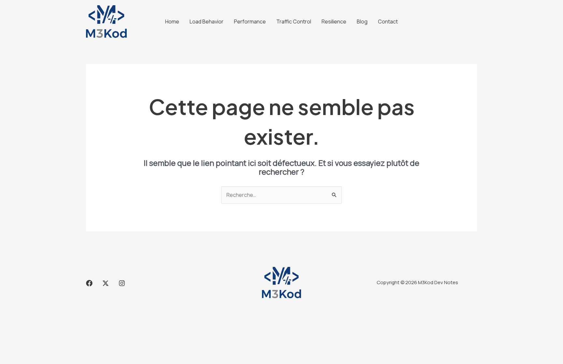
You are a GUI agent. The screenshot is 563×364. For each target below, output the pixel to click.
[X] (105, 283)
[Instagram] (122, 283)
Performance (250, 21)
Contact (388, 21)
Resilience (334, 21)
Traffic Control (293, 21)
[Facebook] (89, 283)
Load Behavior (207, 21)
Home (172, 21)
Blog (362, 21)
